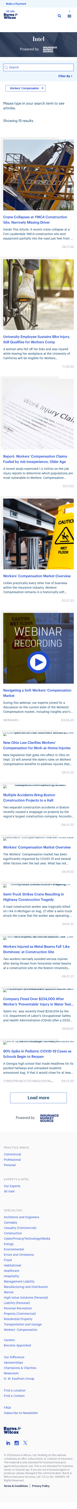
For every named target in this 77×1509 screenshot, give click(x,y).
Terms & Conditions (16, 1486)
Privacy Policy (41, 1486)
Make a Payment (16, 4)
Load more (38, 1098)
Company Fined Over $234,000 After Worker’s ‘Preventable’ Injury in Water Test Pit (37, 1004)
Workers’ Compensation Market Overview (37, 576)
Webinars (10, 720)
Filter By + (65, 76)
